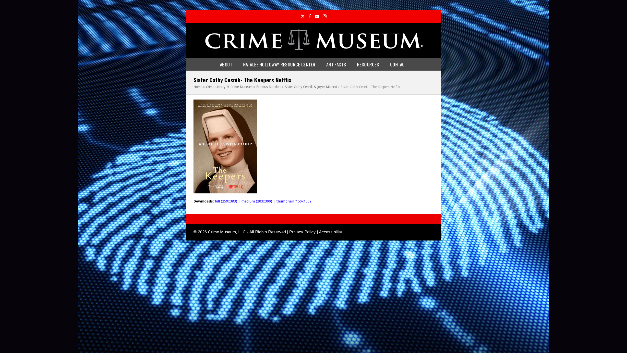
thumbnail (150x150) (293, 201)
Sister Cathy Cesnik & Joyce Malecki (311, 87)
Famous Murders (268, 87)
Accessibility (330, 232)
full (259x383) (226, 201)
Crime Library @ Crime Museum (229, 87)
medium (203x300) (256, 201)
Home (197, 87)
